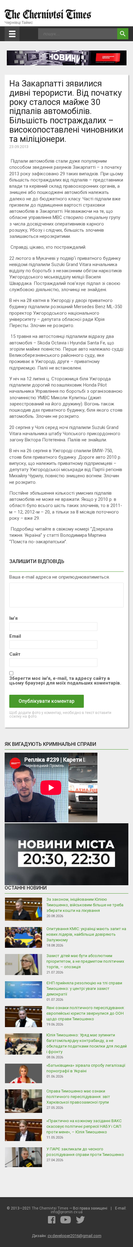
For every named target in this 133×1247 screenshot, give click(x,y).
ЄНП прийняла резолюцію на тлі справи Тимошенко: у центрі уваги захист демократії (84, 988)
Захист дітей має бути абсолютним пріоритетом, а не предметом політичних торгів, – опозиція (85, 961)
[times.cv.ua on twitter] (80, 1219)
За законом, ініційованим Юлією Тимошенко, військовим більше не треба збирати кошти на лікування (84, 905)
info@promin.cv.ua (67, 1212)
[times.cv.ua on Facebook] (51, 1219)
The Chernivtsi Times (50, 1208)
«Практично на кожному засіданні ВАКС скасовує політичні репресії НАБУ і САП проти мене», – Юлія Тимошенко (84, 1126)
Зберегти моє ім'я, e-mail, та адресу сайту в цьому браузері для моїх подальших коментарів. (65, 680)
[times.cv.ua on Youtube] (65, 1219)
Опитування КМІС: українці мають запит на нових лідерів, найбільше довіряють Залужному (86, 934)
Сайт (14, 654)
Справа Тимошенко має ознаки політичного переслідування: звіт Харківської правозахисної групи (78, 1097)
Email (15, 636)
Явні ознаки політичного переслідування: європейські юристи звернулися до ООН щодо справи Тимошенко (85, 1013)
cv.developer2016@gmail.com (74, 1235)
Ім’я (13, 618)
